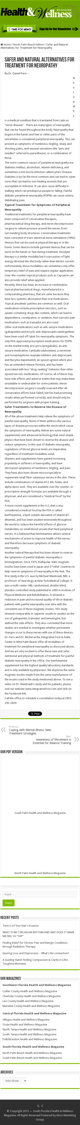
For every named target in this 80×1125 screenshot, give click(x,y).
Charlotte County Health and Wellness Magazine (32, 996)
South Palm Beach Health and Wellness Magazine (32, 1057)
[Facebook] (42, 1106)
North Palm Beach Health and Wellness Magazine (32, 1053)
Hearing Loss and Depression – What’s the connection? (36, 953)
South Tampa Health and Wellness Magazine (29, 1034)
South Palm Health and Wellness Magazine (40, 812)
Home (7, 44)
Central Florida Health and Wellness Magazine (34, 1013)
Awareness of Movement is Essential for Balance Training (52, 740)
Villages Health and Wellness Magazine (26, 1019)
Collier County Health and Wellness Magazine (30, 991)
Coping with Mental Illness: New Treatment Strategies (30, 730)
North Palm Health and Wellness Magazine (40, 873)
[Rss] (38, 1106)
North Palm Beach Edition (28, 44)
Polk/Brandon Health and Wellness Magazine (30, 1039)
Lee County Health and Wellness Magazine (28, 1001)
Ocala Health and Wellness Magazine (25, 1024)
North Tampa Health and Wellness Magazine (29, 1029)
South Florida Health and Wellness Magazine (33, 1046)
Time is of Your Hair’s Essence (21, 925)
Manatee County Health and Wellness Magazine (31, 1006)
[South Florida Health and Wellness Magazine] (40, 12)
